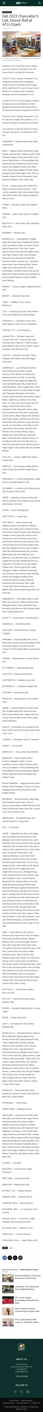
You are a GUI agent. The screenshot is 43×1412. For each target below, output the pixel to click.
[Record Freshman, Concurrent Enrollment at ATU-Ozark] (8, 1278)
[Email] (15, 1258)
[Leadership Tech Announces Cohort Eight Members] (8, 1289)
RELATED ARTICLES (10, 1269)
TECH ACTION (21, 1376)
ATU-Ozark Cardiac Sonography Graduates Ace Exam (27, 1300)
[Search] (40, 3)
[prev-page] (3, 1330)
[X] (10, 1258)
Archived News (14, 1400)
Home (4, 9)
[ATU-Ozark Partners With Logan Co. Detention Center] (8, 1322)
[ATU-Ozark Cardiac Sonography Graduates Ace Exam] (8, 1300)
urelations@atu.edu (21, 1372)
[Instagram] (27, 1392)
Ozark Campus (13, 9)
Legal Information (26, 1400)
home (11, 1248)
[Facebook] (4, 1258)
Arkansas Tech (36, 1403)
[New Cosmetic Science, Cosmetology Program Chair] (8, 1311)
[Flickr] (21, 1392)
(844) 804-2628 (21, 1369)
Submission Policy (8, 1403)
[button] (4, 3)
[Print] (20, 1258)
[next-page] (7, 1330)
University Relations (22, 1403)
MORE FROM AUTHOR (29, 1269)
